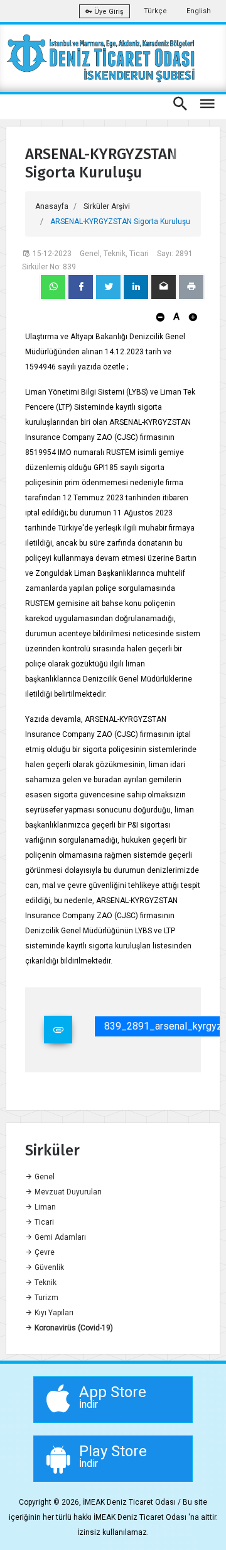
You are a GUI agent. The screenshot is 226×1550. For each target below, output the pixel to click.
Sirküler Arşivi (106, 206)
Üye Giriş (108, 12)
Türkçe (155, 11)
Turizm (45, 1297)
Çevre (44, 1252)
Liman (44, 1207)
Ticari (43, 1222)
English (198, 11)
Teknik (44, 1282)
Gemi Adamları (59, 1237)
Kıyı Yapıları (53, 1312)
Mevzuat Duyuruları (67, 1192)
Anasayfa (51, 206)
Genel (44, 1176)
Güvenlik (48, 1267)
